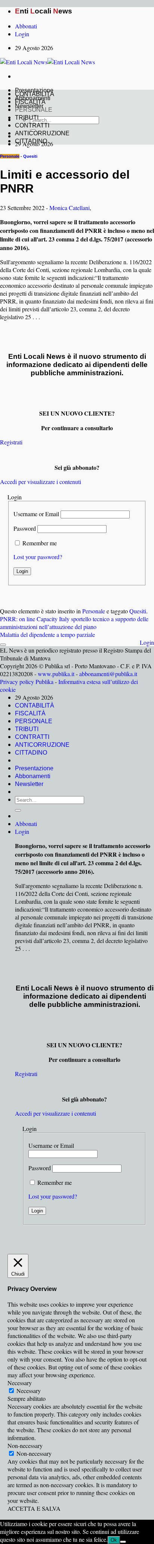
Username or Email (36, 514)
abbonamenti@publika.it (108, 674)
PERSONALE (33, 110)
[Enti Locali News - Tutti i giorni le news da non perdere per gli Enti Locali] (47, 62)
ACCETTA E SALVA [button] (34, 1508)
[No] (123, 1542)
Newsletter (29, 784)
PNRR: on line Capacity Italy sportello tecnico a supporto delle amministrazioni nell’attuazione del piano (74, 623)
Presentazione (34, 768)
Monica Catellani (69, 208)
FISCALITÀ (30, 102)
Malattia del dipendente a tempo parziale (47, 634)
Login (147, 642)
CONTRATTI (32, 125)
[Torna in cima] (3, 645)
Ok (114, 1540)
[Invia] (18, 810)
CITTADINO (31, 141)
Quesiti (30, 156)
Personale (9, 156)
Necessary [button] (19, 1383)
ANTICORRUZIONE (42, 133)
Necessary (28, 1390)
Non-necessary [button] (25, 1445)
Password (24, 528)
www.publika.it (56, 674)
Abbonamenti (32, 776)
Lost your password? (37, 557)
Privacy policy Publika (26, 681)
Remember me (39, 543)
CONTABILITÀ (34, 94)
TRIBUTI (26, 117)
